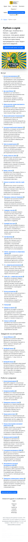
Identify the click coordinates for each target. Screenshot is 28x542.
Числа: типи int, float (10, 155)
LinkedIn (22, 535)
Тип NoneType (8, 237)
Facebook (10, 535)
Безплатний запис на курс (14, 48)
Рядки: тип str (8, 170)
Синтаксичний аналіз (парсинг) (13, 127)
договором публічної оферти (10, 521)
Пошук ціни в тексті (10, 414)
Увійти (5, 12)
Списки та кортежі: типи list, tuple (14, 182)
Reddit (3, 537)
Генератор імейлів (9, 391)
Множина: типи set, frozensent (13, 197)
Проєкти (13, 9)
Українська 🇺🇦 (13, 15)
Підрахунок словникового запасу (14, 478)
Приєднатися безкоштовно (16, 12)
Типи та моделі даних (10, 144)
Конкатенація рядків (10, 381)
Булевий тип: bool (9, 223)
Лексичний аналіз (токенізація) (13, 116)
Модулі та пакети (9, 307)
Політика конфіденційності (15, 540)
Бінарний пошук (9, 361)
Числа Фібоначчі (9, 337)
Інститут (15, 6)
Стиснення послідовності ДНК (13, 450)
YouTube (16, 535)
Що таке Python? (9, 91)
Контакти (21, 6)
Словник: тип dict (9, 210)
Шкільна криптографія (11, 437)
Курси (5, 6)
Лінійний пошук (9, 348)
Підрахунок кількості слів (11, 402)
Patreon (8, 537)
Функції (6, 304)
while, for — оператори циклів (13, 276)
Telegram (4, 535)
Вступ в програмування (11, 76)
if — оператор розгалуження (13, 265)
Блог (9, 6)
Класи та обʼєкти (9, 321)
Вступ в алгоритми (10, 291)
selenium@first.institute (14, 524)
